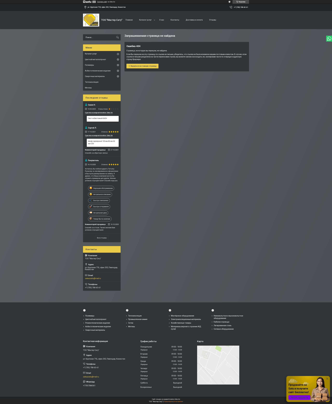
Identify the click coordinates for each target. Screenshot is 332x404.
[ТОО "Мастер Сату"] (91, 20)
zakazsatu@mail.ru (93, 278)
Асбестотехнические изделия (97, 71)
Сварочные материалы (95, 76)
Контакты (175, 20)
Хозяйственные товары (181, 323)
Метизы (88, 88)
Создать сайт (102, 2)
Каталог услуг (145, 20)
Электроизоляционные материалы (186, 319)
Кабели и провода (221, 322)
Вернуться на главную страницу (143, 66)
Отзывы (212, 20)
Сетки (130, 323)
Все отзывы (102, 238)
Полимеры (89, 65)
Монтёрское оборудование (182, 316)
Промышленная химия (137, 319)
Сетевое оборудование (224, 329)
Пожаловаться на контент (173, 401)
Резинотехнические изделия (97, 323)
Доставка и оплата (194, 20)
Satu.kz (177, 399)
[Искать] (117, 37)
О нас (161, 20)
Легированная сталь (222, 325)
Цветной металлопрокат (95, 59)
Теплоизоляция (91, 82)
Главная (129, 20)
